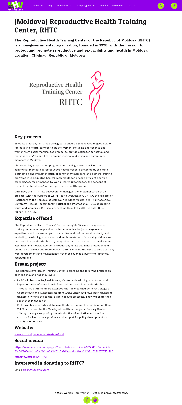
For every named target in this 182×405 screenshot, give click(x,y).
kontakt (104, 5)
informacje (63, 5)
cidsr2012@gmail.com (36, 369)
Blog (50, 5)
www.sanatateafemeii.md (48, 334)
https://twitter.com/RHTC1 (31, 356)
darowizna (118, 5)
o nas (36, 5)
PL (131, 5)
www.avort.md (23, 334)
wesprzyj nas (84, 5)
